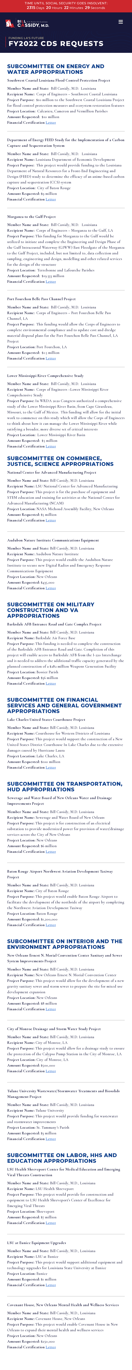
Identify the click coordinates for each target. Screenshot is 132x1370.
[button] (121, 22)
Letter (51, 122)
